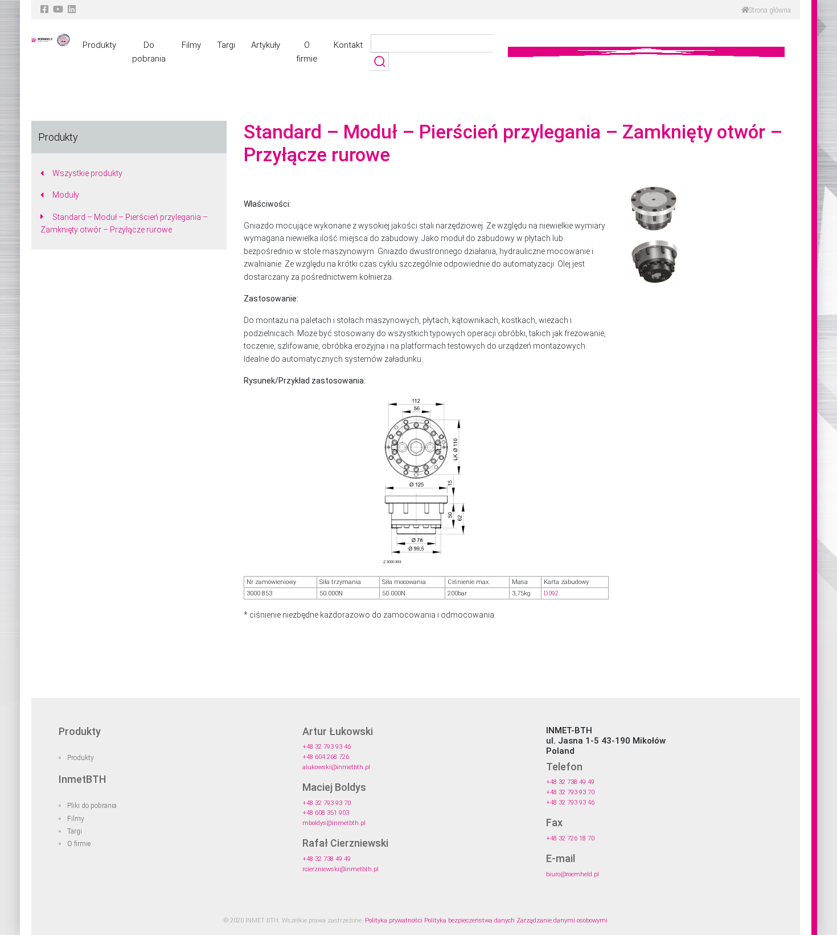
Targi (226, 45)
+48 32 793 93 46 (326, 746)
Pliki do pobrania (92, 806)
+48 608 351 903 (325, 812)
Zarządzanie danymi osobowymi (562, 920)
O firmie (307, 52)
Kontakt (348, 45)
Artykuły (265, 45)
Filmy (191, 45)
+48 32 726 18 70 (570, 838)
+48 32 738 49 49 (326, 859)
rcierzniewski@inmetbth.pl (340, 869)
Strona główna (770, 10)
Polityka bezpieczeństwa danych (469, 920)
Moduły (65, 194)
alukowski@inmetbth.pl (336, 767)
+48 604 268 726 (325, 757)
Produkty (99, 45)
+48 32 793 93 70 (326, 803)
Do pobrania (149, 52)
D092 (551, 593)
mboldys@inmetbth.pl (334, 823)
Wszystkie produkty (87, 173)
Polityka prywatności (393, 920)
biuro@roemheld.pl (572, 874)
